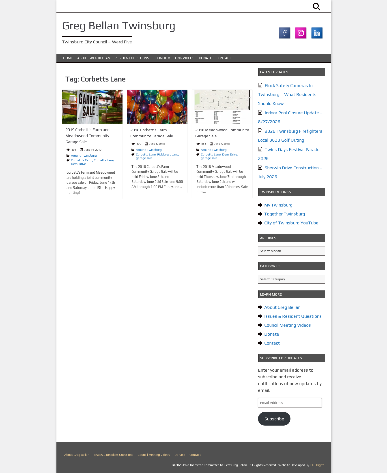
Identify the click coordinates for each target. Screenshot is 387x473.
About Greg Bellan (93, 58)
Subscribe (274, 418)
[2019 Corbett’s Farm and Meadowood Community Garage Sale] (92, 107)
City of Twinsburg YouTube (291, 222)
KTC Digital (317, 465)
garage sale (144, 158)
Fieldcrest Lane (167, 154)
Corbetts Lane (104, 160)
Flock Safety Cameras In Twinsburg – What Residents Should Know (287, 94)
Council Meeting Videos (174, 58)
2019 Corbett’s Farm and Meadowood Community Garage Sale (87, 135)
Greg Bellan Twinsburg (118, 25)
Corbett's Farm (81, 160)
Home (68, 58)
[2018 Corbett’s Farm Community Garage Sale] (157, 107)
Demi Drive (78, 164)
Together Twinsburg (284, 213)
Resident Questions (132, 58)
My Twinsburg (278, 204)
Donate (205, 58)
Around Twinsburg (84, 155)
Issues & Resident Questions (293, 316)
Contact (224, 58)
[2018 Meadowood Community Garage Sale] (222, 107)
